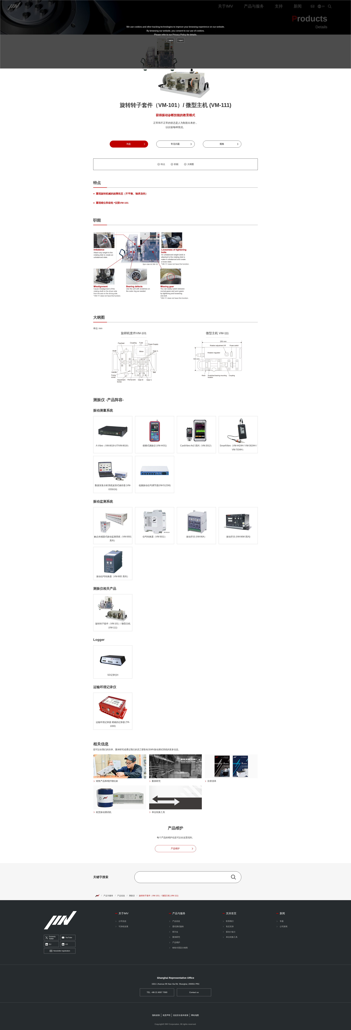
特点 (163, 164)
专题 (282, 921)
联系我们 (230, 921)
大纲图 (190, 164)
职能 (176, 164)
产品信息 (121, 896)
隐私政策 (156, 1015)
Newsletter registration (61, 951)
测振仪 (132, 896)
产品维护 (176, 942)
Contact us (194, 992)
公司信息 (122, 921)
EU (50, 944)
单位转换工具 (231, 937)
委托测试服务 (178, 926)
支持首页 (231, 913)
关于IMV (123, 913)
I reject (180, 40)
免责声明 (166, 1015)
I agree (170, 40)
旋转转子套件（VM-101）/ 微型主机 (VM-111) (158, 896)
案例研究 (176, 937)
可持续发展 (123, 926)
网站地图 (195, 1015)
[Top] (97, 896)
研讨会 (175, 932)
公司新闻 (283, 926)
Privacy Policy (179, 34)
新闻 (282, 913)
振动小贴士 (231, 932)
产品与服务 (108, 896)
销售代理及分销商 (180, 948)
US (66, 944)
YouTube (68, 938)
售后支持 (230, 926)
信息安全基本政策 (180, 1015)
